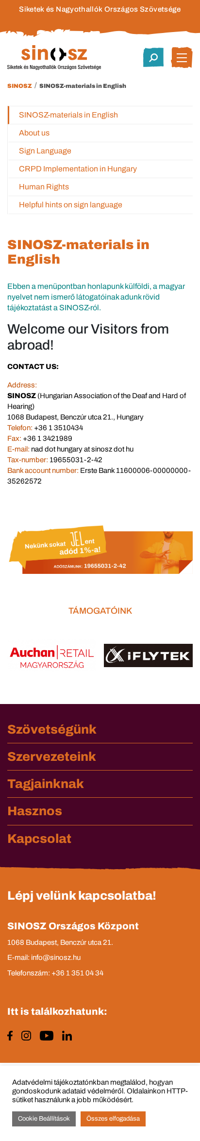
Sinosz (19, 86)
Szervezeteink (51, 756)
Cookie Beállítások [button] (44, 1118)
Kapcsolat (39, 838)
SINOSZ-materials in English (82, 86)
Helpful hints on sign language (70, 205)
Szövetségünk (52, 729)
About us (34, 133)
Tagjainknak (45, 783)
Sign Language (45, 151)
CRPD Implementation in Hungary (78, 169)
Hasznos (34, 811)
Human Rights (44, 187)
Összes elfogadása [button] (113, 1118)
